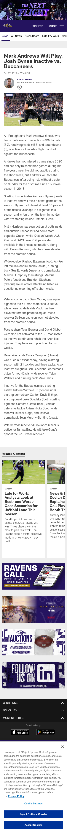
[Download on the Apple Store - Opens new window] (20, 732)
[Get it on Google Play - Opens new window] (45, 734)
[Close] (62, 746)
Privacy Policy (16, 796)
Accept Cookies (34, 824)
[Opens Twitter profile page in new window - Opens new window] (19, 87)
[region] (33, 786)
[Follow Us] (34, 675)
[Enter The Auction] (34, 642)
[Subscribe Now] (34, 576)
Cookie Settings (33, 803)
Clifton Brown (24, 79)
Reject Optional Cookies (33, 814)
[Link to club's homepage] (7, 24)
